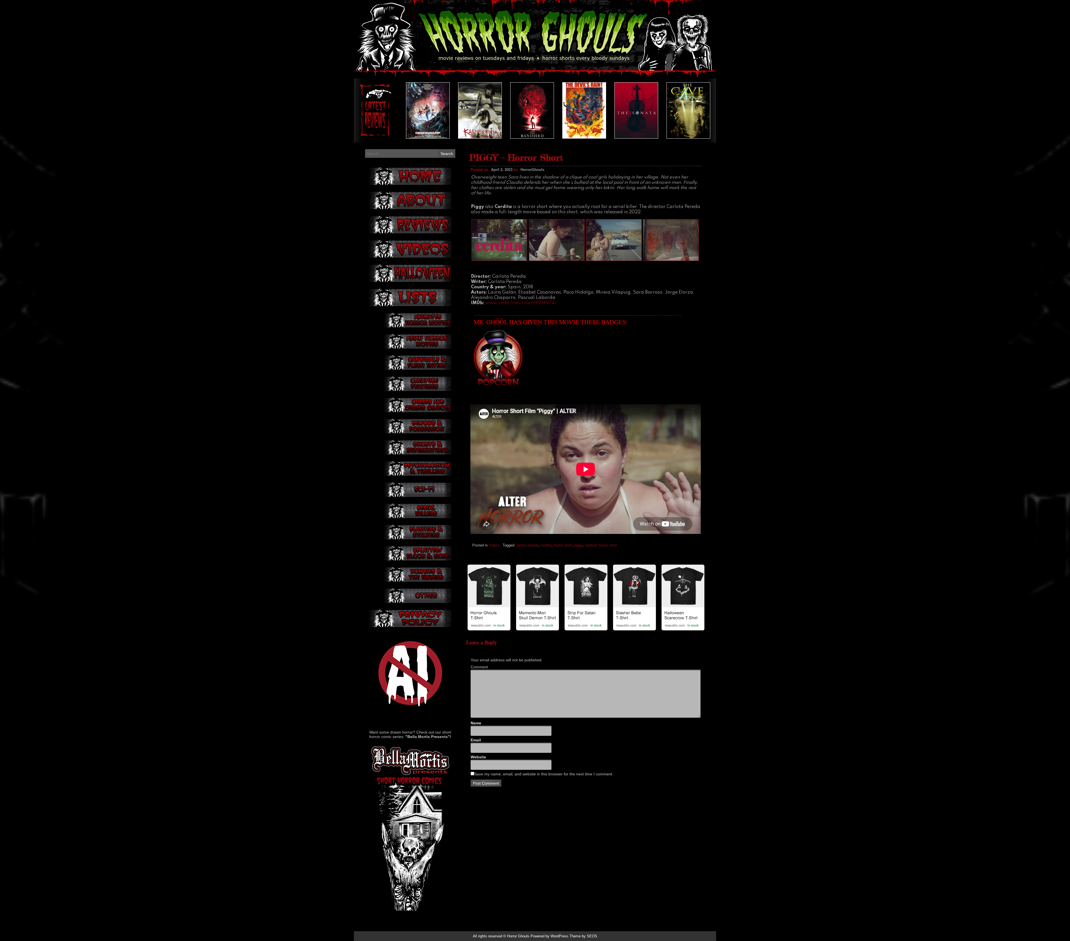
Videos (494, 545)
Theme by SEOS (583, 936)
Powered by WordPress (549, 936)
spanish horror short (601, 545)
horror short (563, 545)
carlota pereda (526, 545)
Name (476, 723)
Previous (371, 110)
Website (478, 757)
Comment (479, 667)
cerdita (546, 545)
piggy (578, 545)
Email (476, 740)
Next (699, 110)
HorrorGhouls (532, 170)
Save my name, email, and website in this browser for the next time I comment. (543, 774)
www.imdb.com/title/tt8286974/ (520, 303)
